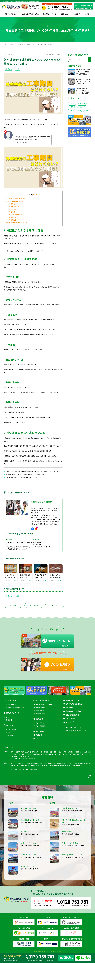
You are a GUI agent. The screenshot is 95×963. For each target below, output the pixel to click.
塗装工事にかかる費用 (73, 711)
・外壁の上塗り (13, 220)
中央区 (85, 752)
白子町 (70, 754)
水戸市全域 (25, 765)
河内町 (16, 765)
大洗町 (74, 765)
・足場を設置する (13, 206)
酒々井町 (22, 756)
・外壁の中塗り (13, 217)
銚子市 (38, 752)
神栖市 (82, 763)
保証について (40, 711)
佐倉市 (61, 752)
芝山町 (45, 754)
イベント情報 (40, 731)
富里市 (56, 752)
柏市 (78, 754)
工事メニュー (65, 14)
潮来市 (72, 763)
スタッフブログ (40, 726)
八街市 (19, 754)
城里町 (69, 765)
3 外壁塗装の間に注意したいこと (16, 222)
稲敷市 (59, 763)
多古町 (23, 752)
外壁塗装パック (11, 705)
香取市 (13, 752)
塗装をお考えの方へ (11, 14)
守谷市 (54, 763)
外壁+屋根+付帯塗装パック (15, 708)
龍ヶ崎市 (36, 763)
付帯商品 (9, 720)
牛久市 (13, 763)
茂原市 (65, 754)
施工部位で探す (11, 729)
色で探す (9, 732)
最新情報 (39, 735)
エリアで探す (10, 735)
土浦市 (42, 763)
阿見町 (86, 763)
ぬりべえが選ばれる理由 (30, 14)
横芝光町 (39, 754)
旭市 (42, 752)
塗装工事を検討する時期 (44, 705)
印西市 (28, 756)
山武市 (29, 754)
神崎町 (32, 752)
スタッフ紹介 (40, 723)
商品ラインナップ (12, 713)
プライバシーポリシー (72, 728)
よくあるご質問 (40, 713)
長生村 (74, 754)
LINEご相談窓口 (71, 718)
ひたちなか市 (52, 765)
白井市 (89, 754)
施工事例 (77, 14)
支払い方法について (72, 715)
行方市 (67, 763)
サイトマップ (70, 722)
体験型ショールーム (50, 14)
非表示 (35, 195)
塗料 (7, 717)
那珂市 (59, 765)
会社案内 (39, 719)
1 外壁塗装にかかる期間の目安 (16, 199)
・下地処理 (11, 212)
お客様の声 (69, 707)
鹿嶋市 (77, 763)
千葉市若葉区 (68, 752)
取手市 (50, 763)
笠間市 (64, 765)
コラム (38, 739)
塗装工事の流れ (41, 708)
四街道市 (13, 754)
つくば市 (18, 763)
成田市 (51, 752)
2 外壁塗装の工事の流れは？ (15, 201)
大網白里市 (51, 754)
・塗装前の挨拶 (13, 204)
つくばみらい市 (28, 763)
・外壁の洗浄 (12, 209)
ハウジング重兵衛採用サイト (75, 731)
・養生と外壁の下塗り (15, 214)
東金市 (24, 754)
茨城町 (78, 765)
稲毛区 (77, 752)
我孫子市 (83, 754)
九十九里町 (58, 754)
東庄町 (27, 752)
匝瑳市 (46, 752)
